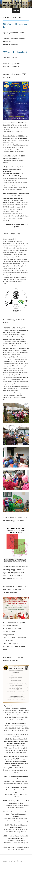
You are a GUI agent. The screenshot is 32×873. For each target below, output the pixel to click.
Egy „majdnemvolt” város (13, 33)
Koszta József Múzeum (13, 4)
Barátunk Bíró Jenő (10, 58)
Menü (17, 10)
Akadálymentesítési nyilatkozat (12, 861)
